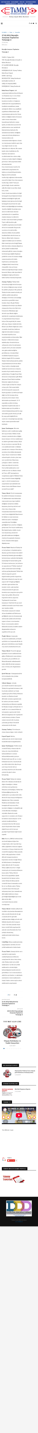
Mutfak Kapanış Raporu (22, 1089)
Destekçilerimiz (31, 2)
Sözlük (22, 2)
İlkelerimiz (14, 2)
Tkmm (10, 32)
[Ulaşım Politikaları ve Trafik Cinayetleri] (12, 1031)
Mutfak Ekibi (5, 2)
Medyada (20, 4)
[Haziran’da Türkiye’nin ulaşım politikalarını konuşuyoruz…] (7, 1073)
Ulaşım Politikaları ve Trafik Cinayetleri (12, 1042)
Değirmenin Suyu (10, 4)
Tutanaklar (17, 32)
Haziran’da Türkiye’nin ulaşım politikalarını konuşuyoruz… (25, 1071)
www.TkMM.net (19, 1221)
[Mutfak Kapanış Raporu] (7, 1092)
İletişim (30, 4)
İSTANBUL (4, 32)
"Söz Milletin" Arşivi (7, 1130)
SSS (25, 4)
